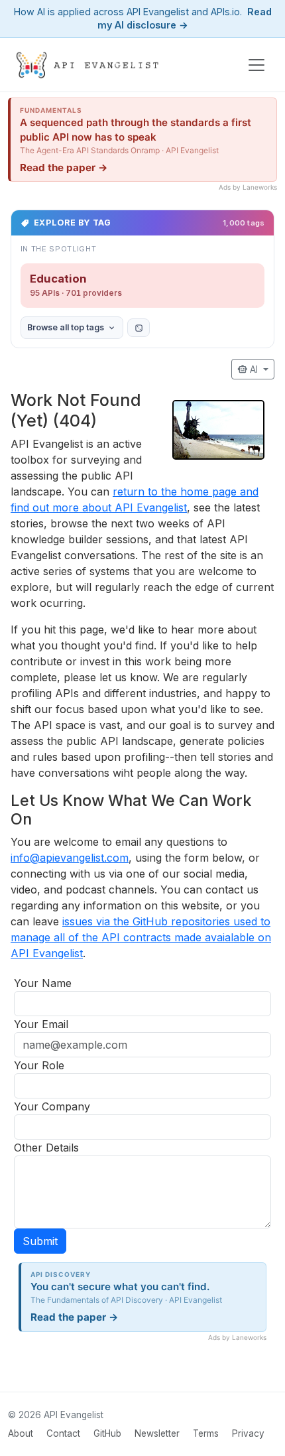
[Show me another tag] (138, 327)
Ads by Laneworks (248, 187)
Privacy (248, 1433)
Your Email (41, 1024)
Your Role (39, 1065)
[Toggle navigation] (256, 65)
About (20, 1433)
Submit (40, 1241)
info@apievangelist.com (70, 857)
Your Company (52, 1106)
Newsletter (157, 1433)
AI (248, 369)
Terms (206, 1433)
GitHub (107, 1433)
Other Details (46, 1147)
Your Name (43, 983)
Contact (63, 1433)
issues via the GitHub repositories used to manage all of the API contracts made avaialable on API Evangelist (141, 937)
